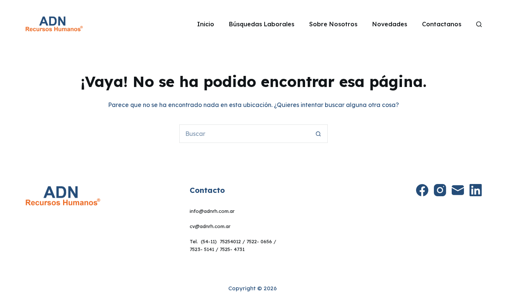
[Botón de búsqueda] (318, 133)
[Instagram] (440, 190)
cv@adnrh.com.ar (210, 226)
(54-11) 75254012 (221, 241)
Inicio (205, 24)
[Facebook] (422, 190)
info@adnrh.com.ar (212, 211)
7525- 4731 (232, 249)
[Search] (479, 24)
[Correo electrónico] (458, 190)
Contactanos (441, 24)
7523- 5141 (202, 249)
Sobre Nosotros (333, 24)
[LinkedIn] (476, 190)
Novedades (389, 24)
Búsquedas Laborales (261, 24)
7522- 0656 (259, 241)
